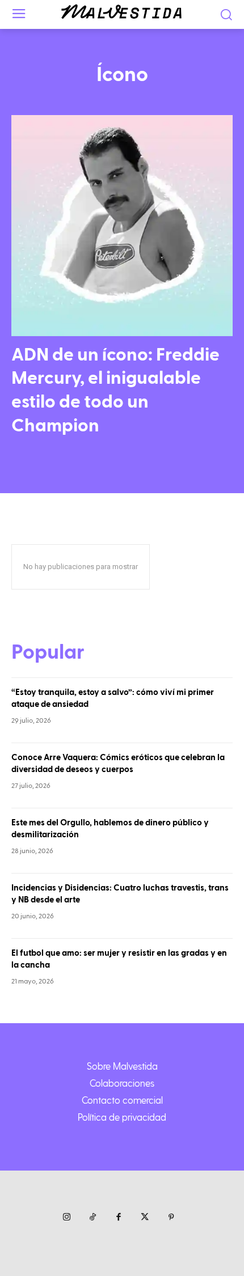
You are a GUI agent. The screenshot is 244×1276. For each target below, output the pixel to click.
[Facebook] (118, 1217)
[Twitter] (144, 1217)
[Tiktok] (92, 1217)
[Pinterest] (171, 1217)
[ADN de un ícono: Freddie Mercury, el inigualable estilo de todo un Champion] (122, 225)
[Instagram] (66, 1217)
